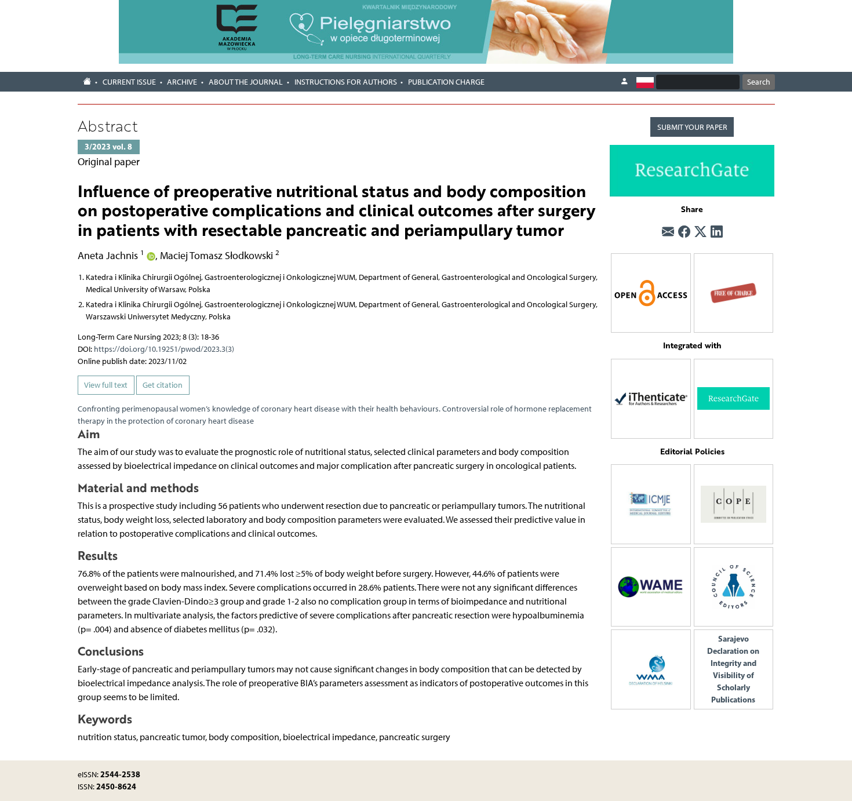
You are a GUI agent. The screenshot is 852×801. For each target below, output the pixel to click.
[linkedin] (717, 232)
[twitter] (700, 232)
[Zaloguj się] (624, 82)
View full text (106, 385)
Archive (182, 82)
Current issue (129, 82)
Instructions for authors (345, 82)
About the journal (246, 82)
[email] (668, 232)
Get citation (163, 385)
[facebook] (684, 232)
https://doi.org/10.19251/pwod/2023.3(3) (164, 349)
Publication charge (446, 82)
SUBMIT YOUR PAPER (692, 127)
